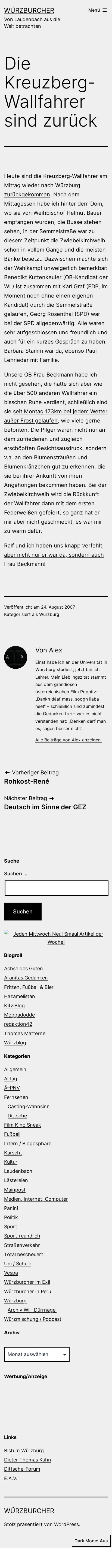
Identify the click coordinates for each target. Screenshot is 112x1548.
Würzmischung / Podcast (32, 1319)
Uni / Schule (17, 1263)
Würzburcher (29, 10)
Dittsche (17, 1115)
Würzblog (15, 1042)
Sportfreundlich (22, 1236)
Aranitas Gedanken (26, 978)
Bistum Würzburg (24, 1450)
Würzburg (49, 614)
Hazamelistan (19, 996)
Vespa (11, 1273)
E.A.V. (10, 1478)
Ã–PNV (12, 1088)
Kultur (10, 1162)
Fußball (12, 1134)
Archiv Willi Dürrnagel (32, 1310)
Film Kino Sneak (22, 1125)
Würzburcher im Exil (27, 1282)
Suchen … (15, 873)
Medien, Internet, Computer (36, 1199)
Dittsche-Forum (22, 1469)
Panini (11, 1208)
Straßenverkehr (22, 1245)
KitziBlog (14, 1005)
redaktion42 (18, 1024)
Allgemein (15, 1069)
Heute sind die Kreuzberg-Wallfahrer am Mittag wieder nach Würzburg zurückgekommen (55, 185)
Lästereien (16, 1180)
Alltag (10, 1078)
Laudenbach (18, 1171)
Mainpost (15, 1190)
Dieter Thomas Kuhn (27, 1460)
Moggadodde (19, 1015)
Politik (11, 1217)
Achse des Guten (23, 968)
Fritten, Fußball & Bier (29, 987)
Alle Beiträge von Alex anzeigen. (68, 739)
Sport (10, 1226)
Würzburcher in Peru (27, 1291)
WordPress (66, 1524)
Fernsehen (16, 1097)
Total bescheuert (23, 1254)
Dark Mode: (86, 1540)
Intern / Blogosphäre (27, 1143)
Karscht (13, 1153)
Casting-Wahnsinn (29, 1106)
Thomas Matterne (24, 1033)
